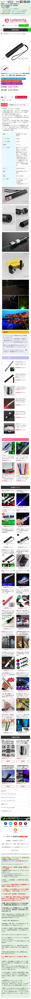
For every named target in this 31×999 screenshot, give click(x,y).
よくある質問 (15, 847)
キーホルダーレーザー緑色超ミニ (22, 571)
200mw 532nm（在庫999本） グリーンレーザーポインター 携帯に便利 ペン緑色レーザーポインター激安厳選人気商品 (8, 716)
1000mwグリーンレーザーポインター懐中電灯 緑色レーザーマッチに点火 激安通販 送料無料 (20, 425)
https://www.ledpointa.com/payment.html (12, 864)
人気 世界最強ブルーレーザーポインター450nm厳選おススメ (8, 675)
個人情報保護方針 (6, 847)
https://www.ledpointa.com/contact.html (12, 873)
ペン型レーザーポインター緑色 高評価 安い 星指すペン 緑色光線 (22, 551)
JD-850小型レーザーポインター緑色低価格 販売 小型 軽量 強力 (8, 531)
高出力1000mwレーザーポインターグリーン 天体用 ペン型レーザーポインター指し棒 (20, 363)
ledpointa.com (5, 940)
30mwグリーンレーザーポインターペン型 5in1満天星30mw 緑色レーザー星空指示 (8, 457)
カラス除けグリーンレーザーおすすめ (8, 510)
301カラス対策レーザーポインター (8, 491)
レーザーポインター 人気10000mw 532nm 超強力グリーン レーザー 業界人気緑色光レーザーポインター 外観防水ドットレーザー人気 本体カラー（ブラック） (22, 742)
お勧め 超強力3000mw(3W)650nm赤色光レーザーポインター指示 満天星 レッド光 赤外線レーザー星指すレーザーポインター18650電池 (20, 401)
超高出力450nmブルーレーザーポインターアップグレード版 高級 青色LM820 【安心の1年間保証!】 (22, 675)
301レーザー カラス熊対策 (20, 10)
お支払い (21, 840)
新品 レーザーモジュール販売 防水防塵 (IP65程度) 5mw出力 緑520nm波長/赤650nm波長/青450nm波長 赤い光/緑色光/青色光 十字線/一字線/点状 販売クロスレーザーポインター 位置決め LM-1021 (8, 742)
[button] (2, 69)
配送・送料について (7, 843)
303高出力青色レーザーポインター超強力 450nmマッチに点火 (22, 531)
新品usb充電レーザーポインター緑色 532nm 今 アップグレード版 (8, 591)
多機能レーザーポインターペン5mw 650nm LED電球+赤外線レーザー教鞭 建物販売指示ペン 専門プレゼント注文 (22, 477)
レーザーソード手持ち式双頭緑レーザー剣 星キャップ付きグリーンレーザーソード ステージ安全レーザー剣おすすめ (22, 716)
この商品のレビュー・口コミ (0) (16, 104)
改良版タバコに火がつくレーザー (22, 510)
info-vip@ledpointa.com (18, 13)
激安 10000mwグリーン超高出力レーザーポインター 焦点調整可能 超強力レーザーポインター (8, 477)
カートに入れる (21, 97)
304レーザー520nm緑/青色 (18, 11)
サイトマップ (24, 847)
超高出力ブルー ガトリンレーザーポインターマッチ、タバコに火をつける (8, 633)
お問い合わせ (14, 850)
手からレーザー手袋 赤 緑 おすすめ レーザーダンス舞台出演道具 (22, 591)
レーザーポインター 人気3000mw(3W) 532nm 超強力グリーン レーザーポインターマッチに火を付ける (20, 388)
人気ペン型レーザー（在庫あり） (11, 8)
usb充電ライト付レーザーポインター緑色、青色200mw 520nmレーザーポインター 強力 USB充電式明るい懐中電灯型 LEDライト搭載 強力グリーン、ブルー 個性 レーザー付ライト (8, 654)
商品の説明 (4, 104)
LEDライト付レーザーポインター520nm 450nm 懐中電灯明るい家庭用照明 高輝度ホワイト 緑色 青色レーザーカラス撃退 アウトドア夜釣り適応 (8, 612)
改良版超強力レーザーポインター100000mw (22, 491)
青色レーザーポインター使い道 (8, 571)
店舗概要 (8, 840)
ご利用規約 (15, 840)
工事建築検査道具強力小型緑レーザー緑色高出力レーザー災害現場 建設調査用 (22, 633)
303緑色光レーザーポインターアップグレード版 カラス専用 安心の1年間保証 (8, 551)
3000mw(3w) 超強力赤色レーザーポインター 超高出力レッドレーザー (20, 376)
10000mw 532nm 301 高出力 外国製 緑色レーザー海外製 (22, 654)
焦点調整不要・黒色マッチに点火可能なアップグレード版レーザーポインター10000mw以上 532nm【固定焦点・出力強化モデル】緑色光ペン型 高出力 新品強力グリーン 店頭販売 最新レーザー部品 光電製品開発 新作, (22, 695)
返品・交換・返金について (21, 843)
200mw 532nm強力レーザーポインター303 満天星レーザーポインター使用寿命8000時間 (20, 413)
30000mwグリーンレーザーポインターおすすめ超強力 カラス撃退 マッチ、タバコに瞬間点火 (22, 457)
